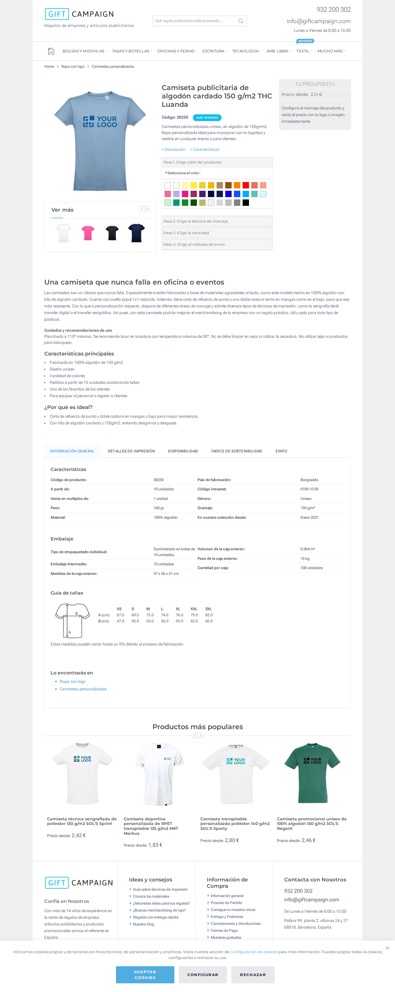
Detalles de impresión (131, 451)
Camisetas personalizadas (113, 66)
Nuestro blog (143, 924)
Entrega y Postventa (227, 916)
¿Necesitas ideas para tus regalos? (161, 903)
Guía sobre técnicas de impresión (160, 889)
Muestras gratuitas (226, 937)
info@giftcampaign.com (319, 21)
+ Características (204, 149)
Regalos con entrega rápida (155, 917)
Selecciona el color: (183, 173)
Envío (281, 451)
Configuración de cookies (254, 951)
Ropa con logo (73, 66)
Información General (72, 451)
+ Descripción (173, 149)
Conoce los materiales (151, 896)
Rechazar (253, 974)
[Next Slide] (147, 209)
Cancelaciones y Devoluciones (236, 923)
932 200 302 (334, 10)
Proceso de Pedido (226, 903)
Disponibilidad (183, 451)
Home (49, 66)
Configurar (203, 974)
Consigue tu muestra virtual (233, 909)
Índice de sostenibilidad (236, 451)
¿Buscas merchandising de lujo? (159, 910)
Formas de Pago (224, 930)
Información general (227, 896)
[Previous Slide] (141, 209)
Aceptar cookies (145, 974)
